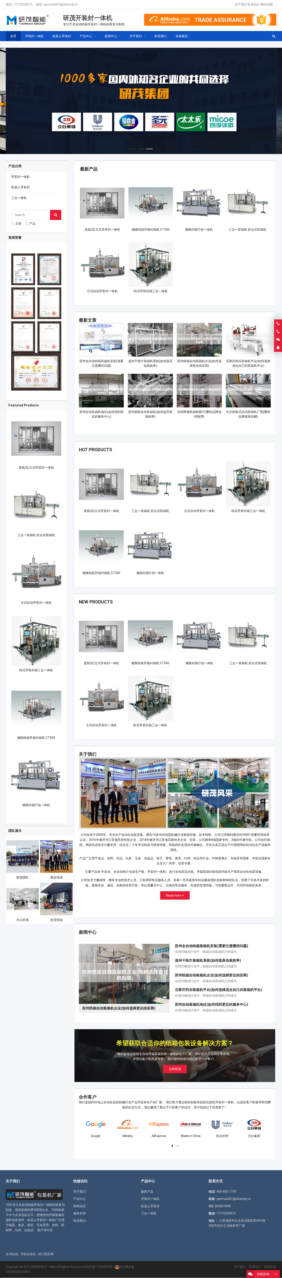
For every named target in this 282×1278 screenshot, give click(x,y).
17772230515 (23, 4)
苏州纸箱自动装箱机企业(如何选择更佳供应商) (211, 975)
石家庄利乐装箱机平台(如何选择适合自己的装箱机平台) (218, 990)
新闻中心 (87, 932)
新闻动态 (79, 1206)
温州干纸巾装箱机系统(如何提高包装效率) (208, 960)
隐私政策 (270, 1267)
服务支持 (79, 1213)
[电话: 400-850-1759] (278, 323)
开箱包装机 (28, 1254)
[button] (132, 148)
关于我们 (241, 4)
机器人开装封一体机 (41, 1220)
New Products (96, 602)
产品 (32, 223)
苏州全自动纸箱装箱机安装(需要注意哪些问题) (211, 946)
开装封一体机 (20, 176)
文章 (18, 223)
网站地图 (267, 4)
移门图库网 (46, 1254)
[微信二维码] (278, 340)
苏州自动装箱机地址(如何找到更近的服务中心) (211, 1004)
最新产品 (89, 169)
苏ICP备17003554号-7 (99, 1267)
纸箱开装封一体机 (40, 1204)
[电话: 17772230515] (278, 332)
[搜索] (55, 215)
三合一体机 (19, 198)
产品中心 (79, 1199)
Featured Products (23, 405)
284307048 (222, 1206)
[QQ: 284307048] (278, 348)
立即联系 (175, 1069)
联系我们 (254, 4)
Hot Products (95, 449)
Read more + (175, 895)
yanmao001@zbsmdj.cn (60, 4)
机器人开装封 (20, 187)
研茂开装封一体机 (43, 1267)
